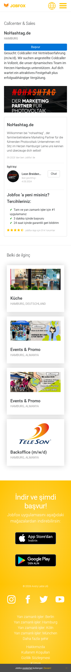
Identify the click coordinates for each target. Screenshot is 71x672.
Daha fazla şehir (35, 638)
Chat (54, 173)
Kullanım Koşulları (35, 652)
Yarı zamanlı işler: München (35, 633)
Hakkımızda (35, 647)
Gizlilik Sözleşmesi (35, 658)
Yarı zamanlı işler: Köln (35, 627)
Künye (36, 663)
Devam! (47, 667)
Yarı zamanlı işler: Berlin (35, 616)
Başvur (35, 47)
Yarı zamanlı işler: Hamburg (35, 622)
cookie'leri (27, 667)
